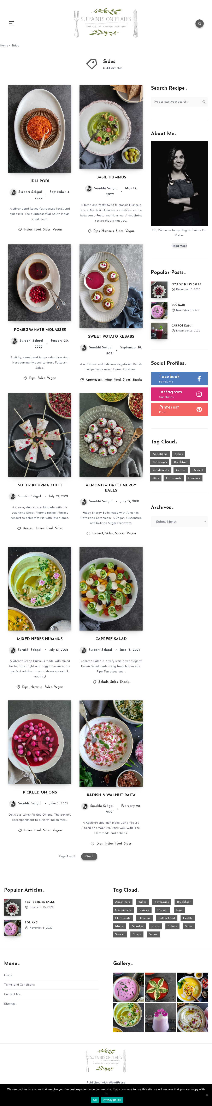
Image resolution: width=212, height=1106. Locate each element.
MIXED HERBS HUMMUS (40, 639)
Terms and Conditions (19, 985)
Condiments (161, 470)
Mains (119, 926)
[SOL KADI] (159, 310)
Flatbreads (173, 478)
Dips (96, 231)
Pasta (156, 926)
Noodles (137, 926)
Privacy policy (112, 1099)
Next (89, 856)
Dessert (28, 528)
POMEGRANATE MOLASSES (40, 330)
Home (8, 975)
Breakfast (181, 462)
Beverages (160, 462)
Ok (95, 1099)
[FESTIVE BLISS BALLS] (159, 290)
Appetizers (94, 379)
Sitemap (10, 1004)
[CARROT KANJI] (159, 331)
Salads (103, 682)
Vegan (57, 229)
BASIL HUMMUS (111, 177)
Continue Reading (56, 161)
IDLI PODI (39, 181)
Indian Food (32, 229)
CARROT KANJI (182, 325)
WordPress (117, 1083)
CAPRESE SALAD (111, 639)
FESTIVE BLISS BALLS (186, 284)
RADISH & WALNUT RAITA (111, 795)
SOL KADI (178, 305)
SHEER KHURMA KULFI (40, 485)
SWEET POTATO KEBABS (111, 337)
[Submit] (204, 102)
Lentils (187, 918)
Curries (181, 470)
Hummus (108, 231)
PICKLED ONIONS (40, 793)
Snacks (137, 379)
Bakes (179, 454)
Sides (47, 229)
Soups (137, 934)
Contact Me (12, 994)
